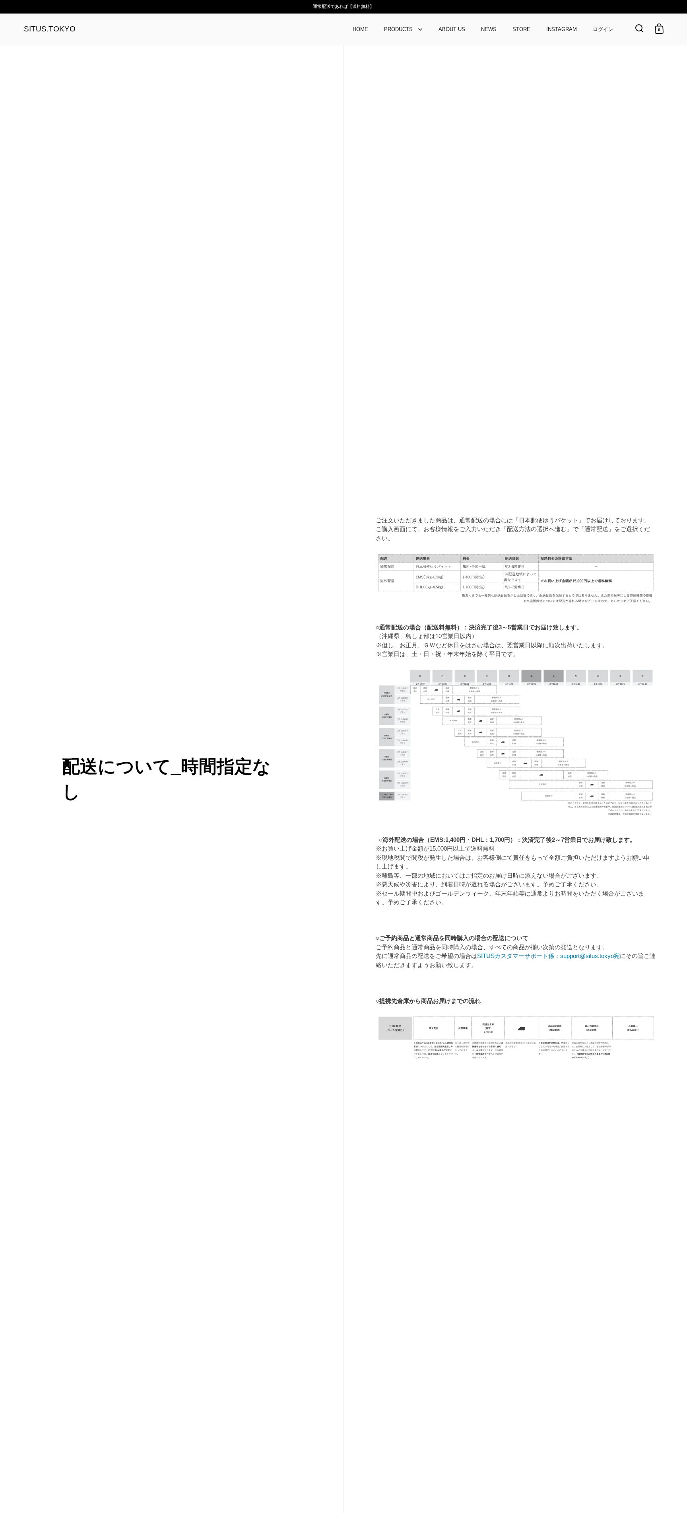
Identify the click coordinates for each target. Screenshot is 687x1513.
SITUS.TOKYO (50, 29)
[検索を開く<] (639, 28)
